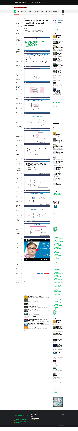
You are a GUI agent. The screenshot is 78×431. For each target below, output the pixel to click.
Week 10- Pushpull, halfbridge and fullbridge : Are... (58, 299)
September (55, 229)
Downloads (42, 2)
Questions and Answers (53, 11)
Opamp (16, 186)
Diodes (16, 89)
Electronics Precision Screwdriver (57, 194)
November (55, 227)
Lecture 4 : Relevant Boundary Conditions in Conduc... (57, 248)
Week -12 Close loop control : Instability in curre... (57, 269)
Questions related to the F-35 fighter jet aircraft (20, 419)
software (17, 247)
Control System (18, 66)
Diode (33, 2)
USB (16, 269)
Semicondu (17, 229)
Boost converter (18, 48)
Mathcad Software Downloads (57, 285)
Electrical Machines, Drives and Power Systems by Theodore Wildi (37, 303)
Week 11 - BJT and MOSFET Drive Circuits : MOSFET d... (58, 282)
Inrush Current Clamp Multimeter (56, 197)
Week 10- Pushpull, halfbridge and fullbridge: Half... (58, 305)
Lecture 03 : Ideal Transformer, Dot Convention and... (58, 257)
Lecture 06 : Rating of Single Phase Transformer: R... (58, 252)
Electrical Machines (18, 102)
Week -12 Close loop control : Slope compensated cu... (58, 267)
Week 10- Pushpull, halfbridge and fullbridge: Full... (58, 302)
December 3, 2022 (55, 392)
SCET (16, 224)
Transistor (17, 263)
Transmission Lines (18, 264)
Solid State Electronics (18, 248)
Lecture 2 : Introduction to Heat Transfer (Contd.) (57, 276)
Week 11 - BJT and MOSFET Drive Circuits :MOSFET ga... (58, 284)
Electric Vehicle (18, 98)
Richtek (17, 219)
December (55, 226)
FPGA (16, 117)
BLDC (16, 44)
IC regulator (17, 131)
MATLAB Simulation (17, 422)
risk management (18, 220)
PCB (33, 11)
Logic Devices (17, 154)
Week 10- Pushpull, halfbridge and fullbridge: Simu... (58, 304)
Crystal (17, 70)
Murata (17, 177)
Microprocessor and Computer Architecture (20, 2)
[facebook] (60, 4)
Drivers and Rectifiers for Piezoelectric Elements (59, 42)
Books (39, 2)
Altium (16, 22)
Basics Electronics (29, 2)
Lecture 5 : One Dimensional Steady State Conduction (58, 247)
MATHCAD (17, 159)
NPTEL (16, 182)
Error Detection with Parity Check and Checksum (20, 421)
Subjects (26, 11)
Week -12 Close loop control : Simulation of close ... (57, 272)
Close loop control (18, 61)
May (54, 309)
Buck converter (18, 49)
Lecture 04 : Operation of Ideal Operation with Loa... (57, 255)
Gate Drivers (36, 2)
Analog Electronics (18, 26)
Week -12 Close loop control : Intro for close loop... (58, 275)
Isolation (17, 144)
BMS (16, 45)
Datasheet (17, 75)
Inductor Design (18, 136)
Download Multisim (56, 289)
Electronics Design (20, 11)
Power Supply (17, 200)
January (55, 313)
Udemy (16, 268)
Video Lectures (17, 273)
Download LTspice (56, 290)
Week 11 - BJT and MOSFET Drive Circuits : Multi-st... (58, 293)
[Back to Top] (63, 425)
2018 (54, 314)
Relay (16, 214)
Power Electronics (18, 197)
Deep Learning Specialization (18, 417)
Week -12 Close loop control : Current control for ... (57, 270)
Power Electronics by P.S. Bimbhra (33, 306)
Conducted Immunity (18, 65)
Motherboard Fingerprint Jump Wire (57, 101)
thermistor (17, 260)
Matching (17, 158)
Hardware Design (18, 127)
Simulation (37, 11)
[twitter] (61, 4)
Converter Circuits (59, 178)
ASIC (16, 29)
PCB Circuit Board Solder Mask (56, 102)
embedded (17, 107)
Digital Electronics (18, 86)
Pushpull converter (18, 205)
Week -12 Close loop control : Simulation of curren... (57, 266)
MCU (16, 164)
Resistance (17, 215)
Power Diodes (17, 196)
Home (25, 17)
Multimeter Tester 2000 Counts (56, 195)
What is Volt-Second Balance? (32, 316)
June (54, 308)
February (55, 312)
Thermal (17, 259)
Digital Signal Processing (17, 87)
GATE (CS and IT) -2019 (17, 420)
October (55, 228)
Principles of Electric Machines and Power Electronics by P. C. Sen (59, 53)
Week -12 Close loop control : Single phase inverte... (58, 264)
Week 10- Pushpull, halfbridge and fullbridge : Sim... (58, 301)
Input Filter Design (59, 156)
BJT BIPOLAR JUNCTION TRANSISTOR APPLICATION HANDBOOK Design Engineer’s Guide (57, 354)
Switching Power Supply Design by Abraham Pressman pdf (36, 323)
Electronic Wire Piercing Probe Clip (57, 193)
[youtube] (62, 4)
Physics (17, 191)
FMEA (16, 116)
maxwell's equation (18, 163)
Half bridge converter (18, 126)
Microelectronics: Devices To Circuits (17, 168)
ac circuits (17, 19)
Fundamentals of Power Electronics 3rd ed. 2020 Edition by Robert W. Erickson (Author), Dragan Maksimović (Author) (58, 91)
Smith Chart (17, 243)
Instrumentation (18, 140)
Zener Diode (17, 282)
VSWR (16, 277)
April (54, 310)
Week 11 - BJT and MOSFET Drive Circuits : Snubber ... (58, 279)
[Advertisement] (37, 266)
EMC (16, 108)
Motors (17, 173)
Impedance (17, 135)
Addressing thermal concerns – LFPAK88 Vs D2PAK (57, 291)
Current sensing (18, 74)
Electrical (17, 99)
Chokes (16, 60)
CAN (16, 52)
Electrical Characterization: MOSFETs (58, 184)
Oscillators (17, 187)
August (55, 230)
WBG (16, 278)
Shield (16, 234)
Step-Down (17, 252)
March (55, 311)
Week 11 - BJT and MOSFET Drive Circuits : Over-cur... (58, 281)
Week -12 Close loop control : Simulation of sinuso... (57, 263)
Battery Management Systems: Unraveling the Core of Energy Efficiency (57, 29)
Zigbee (16, 283)
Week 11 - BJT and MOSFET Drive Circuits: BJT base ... (58, 296)
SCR (16, 228)
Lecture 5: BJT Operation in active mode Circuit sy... (58, 235)
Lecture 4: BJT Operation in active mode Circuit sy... (58, 237)
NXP (16, 183)
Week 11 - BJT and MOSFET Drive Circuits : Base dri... (58, 286)
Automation (17, 30)
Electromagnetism (18, 103)
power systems (17, 201)
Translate (36, 419)
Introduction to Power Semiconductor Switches (59, 162)
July (54, 231)
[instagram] (63, 4)
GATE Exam (17, 122)
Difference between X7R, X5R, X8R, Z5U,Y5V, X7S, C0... (58, 243)
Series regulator (18, 233)
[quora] (62, 425)
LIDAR (16, 150)
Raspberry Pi (17, 210)
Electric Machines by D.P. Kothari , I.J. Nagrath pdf (35, 296)
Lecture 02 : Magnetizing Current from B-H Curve (58, 258)
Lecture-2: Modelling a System (57, 244)
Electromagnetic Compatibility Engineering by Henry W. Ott (36, 309)
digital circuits (18, 82)
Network (17, 178)
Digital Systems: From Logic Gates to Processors (59, 168)
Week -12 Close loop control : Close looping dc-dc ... (58, 273)
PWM (16, 206)
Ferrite (16, 112)
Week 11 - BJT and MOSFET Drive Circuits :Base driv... (58, 288)
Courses (46, 11)
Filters (16, 113)
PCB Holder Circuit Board (56, 103)
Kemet (16, 145)
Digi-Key (17, 81)
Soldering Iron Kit (55, 106)
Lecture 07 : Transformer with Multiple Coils (57, 251)
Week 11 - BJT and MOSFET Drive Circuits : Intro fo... (58, 298)
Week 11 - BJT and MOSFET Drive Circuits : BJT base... (58, 294)
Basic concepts (17, 37)
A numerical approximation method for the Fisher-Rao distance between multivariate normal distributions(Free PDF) (21, 415)
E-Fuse (16, 94)
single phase (17, 242)
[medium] (61, 425)
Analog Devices (17, 23)
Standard (17, 251)
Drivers (17, 93)
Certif (16, 56)
